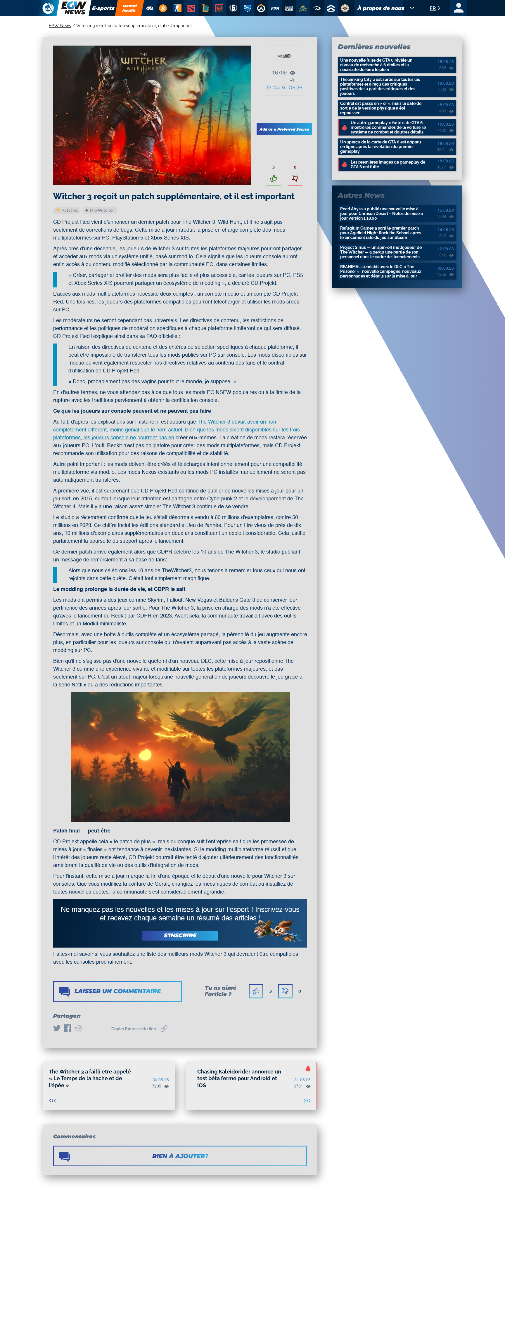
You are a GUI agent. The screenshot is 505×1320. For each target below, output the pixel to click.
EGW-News (60, 25)
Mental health (129, 8)
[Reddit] (78, 1028)
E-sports (103, 8)
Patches (69, 210)
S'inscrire (180, 935)
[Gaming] (150, 8)
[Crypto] (162, 8)
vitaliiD (284, 56)
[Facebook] (67, 1028)
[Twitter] (57, 1028)
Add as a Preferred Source (284, 129)
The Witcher (101, 210)
